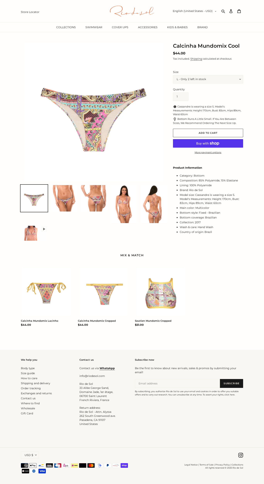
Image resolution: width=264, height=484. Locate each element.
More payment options (208, 152)
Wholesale (28, 408)
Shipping (196, 58)
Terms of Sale (206, 464)
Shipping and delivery (35, 383)
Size (175, 72)
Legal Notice (191, 464)
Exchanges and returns (36, 393)
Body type (28, 368)
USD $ (29, 455)
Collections (237, 464)
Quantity (179, 89)
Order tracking (31, 388)
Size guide (28, 373)
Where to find (30, 403)
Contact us (28, 398)
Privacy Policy (222, 464)
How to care (29, 378)
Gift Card (27, 413)
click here (229, 394)
